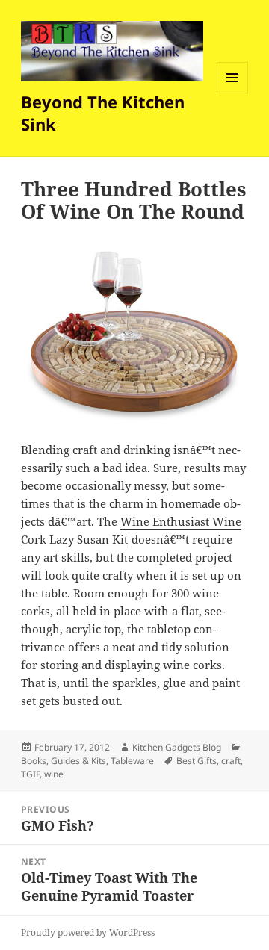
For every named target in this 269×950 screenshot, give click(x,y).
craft (231, 760)
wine (54, 774)
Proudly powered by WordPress (88, 932)
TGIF (30, 774)
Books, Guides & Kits (63, 760)
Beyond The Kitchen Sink (103, 112)
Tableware (132, 760)
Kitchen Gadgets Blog (176, 747)
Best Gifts (196, 760)
